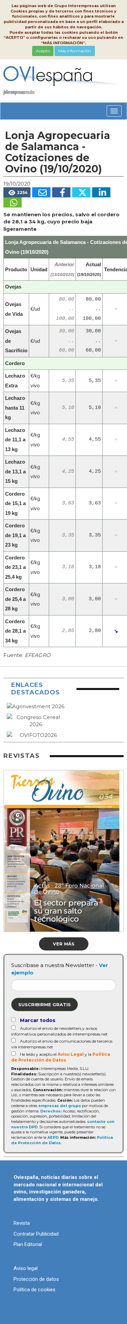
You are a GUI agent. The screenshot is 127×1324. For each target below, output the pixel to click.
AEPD (53, 1137)
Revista (22, 1223)
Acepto (43, 50)
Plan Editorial (28, 1244)
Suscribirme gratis (44, 1004)
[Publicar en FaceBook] (61, 192)
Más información (74, 50)
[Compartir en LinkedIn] (101, 192)
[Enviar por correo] (41, 192)
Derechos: (51, 1111)
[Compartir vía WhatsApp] (12, 202)
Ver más (64, 943)
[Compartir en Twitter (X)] (81, 192)
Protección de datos (36, 1279)
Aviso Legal (71, 1054)
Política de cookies (35, 1290)
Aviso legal (26, 1268)
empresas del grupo (59, 1105)
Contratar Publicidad (36, 1234)
